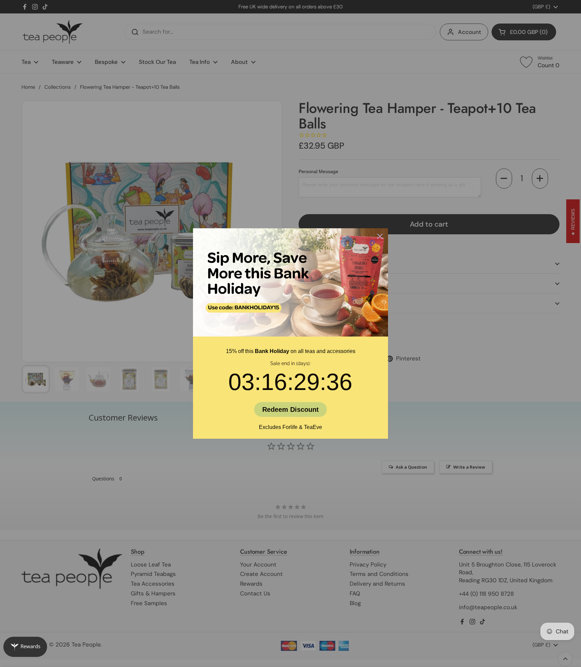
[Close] (380, 236)
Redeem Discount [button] (290, 409)
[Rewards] (25, 647)
